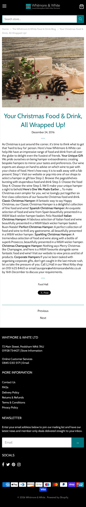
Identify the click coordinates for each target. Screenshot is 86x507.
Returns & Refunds (13, 397)
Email (25, 363)
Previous (43, 311)
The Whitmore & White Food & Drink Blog (34, 28)
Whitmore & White (36, 497)
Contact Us (8, 382)
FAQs (5, 387)
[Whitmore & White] (43, 6)
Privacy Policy (10, 407)
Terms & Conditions (13, 402)
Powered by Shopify (57, 497)
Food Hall (43, 284)
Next (43, 318)
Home (5, 28)
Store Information (31, 350)
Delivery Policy (10, 392)
